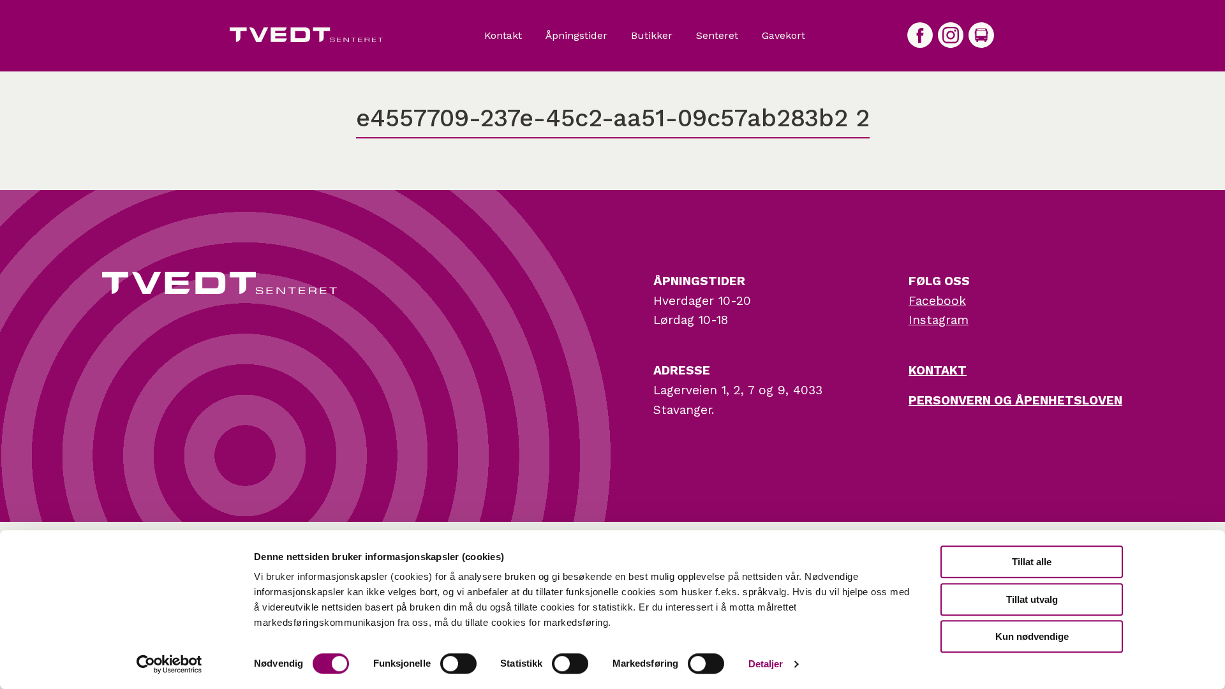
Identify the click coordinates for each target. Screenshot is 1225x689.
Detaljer (765, 663)
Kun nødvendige (1032, 636)
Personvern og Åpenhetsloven (1015, 400)
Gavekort (783, 36)
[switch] (458, 663)
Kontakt (503, 36)
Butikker (651, 36)
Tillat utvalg (1032, 599)
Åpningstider (576, 36)
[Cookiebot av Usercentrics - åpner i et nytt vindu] (169, 664)
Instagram (939, 320)
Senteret (717, 36)
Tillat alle (1031, 561)
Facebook (937, 300)
